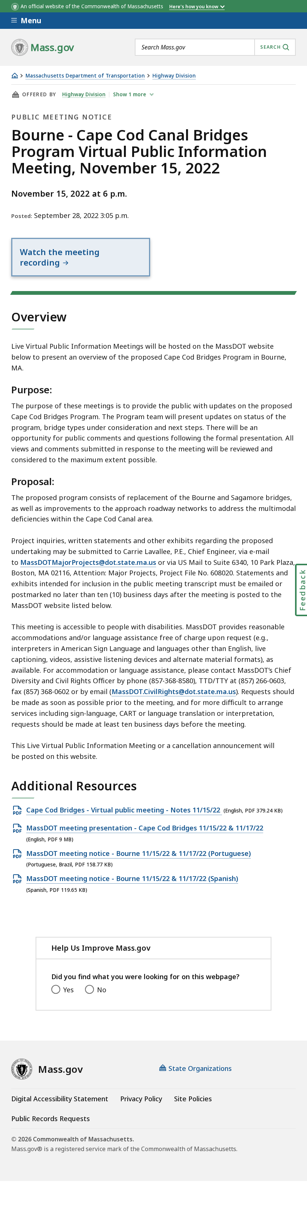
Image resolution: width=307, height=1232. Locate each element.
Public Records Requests (50, 1118)
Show (129, 94)
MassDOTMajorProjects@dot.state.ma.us (88, 562)
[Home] (14, 75)
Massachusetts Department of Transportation (85, 76)
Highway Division (174, 76)
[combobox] (215, 47)
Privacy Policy (141, 1098)
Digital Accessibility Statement (59, 1098)
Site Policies (193, 1098)
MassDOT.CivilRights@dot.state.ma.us (174, 691)
